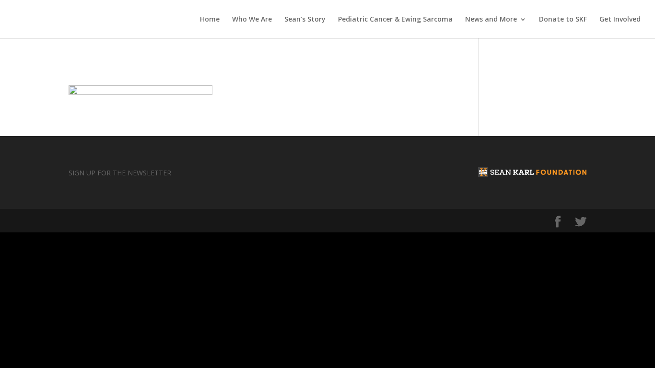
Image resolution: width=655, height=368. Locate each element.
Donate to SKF (563, 19)
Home (210, 19)
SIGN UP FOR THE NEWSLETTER (120, 172)
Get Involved (620, 19)
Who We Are (252, 19)
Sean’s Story (305, 19)
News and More (491, 19)
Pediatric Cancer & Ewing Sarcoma (395, 19)
